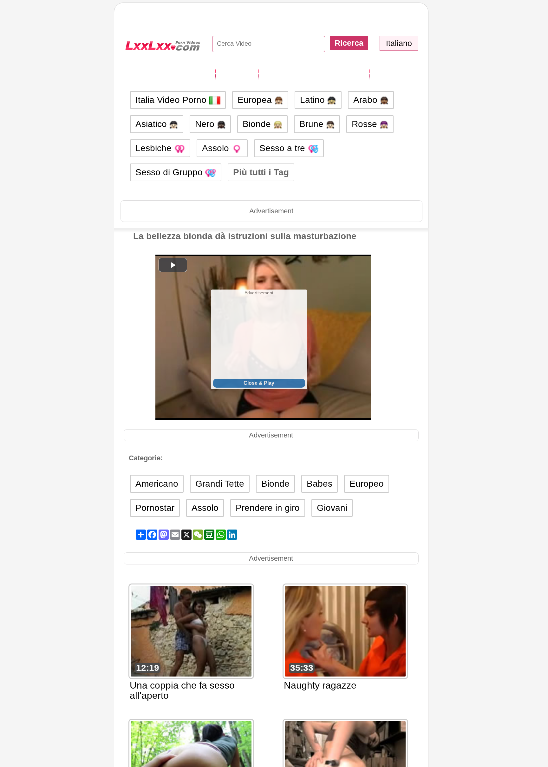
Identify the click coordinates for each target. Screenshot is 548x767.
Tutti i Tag (237, 74)
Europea (256, 100)
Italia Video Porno (172, 100)
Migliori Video (340, 74)
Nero (206, 124)
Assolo (217, 148)
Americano (156, 484)
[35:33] (345, 631)
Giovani (332, 508)
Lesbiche (154, 148)
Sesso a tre (283, 148)
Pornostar (154, 508)
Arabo (366, 100)
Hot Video (391, 74)
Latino (313, 100)
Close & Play (259, 383)
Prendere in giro (268, 508)
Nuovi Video (284, 74)
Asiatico (152, 124)
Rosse (366, 124)
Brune (312, 124)
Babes (319, 484)
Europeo (366, 484)
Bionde (258, 124)
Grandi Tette (219, 484)
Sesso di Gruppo (170, 172)
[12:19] (191, 631)
